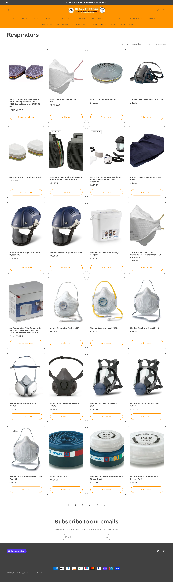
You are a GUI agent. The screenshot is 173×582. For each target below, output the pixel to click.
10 (97, 505)
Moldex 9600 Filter (58, 477)
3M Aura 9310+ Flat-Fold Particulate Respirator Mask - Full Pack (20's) (145, 255)
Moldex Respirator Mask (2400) (145, 328)
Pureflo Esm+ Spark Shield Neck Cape (145, 178)
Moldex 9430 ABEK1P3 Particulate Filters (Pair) (106, 478)
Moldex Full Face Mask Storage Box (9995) (104, 254)
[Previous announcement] (55, 2)
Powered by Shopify (35, 573)
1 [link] (68, 505)
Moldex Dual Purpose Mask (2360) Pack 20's (25, 478)
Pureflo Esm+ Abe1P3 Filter (103, 99)
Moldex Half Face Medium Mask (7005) (64, 404)
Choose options (26, 117)
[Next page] (104, 505)
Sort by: (125, 44)
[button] (10, 10)
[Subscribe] (107, 537)
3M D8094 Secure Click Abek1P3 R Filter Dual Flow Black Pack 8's (66, 178)
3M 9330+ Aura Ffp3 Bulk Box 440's (64, 100)
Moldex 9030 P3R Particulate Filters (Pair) (144, 478)
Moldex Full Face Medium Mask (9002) (144, 404)
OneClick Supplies (20, 573)
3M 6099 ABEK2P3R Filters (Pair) (25, 177)
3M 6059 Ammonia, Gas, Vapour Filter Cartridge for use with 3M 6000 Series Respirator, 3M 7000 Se (24, 102)
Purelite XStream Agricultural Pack (66, 253)
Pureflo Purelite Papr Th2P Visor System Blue (24, 254)
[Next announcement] (117, 2)
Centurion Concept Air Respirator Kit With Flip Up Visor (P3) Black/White (105, 179)
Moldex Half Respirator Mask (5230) (22, 404)
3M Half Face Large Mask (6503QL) (146, 99)
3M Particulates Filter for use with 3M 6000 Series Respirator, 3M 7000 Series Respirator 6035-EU (25, 330)
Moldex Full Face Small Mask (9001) (103, 404)
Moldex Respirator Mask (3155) (64, 328)
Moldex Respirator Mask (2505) (104, 328)
